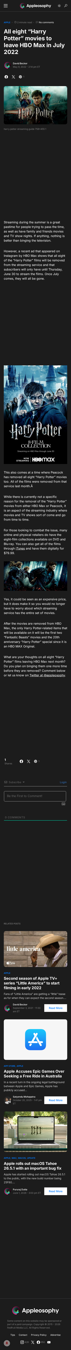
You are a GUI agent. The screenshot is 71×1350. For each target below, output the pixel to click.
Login (63, 782)
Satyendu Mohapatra (24, 1096)
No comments (46, 22)
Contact (23, 1334)
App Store (9, 1066)
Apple (7, 22)
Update (31, 1158)
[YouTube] (49, 1342)
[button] (6, 5)
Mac (14, 1158)
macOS (22, 1158)
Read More (55, 1008)
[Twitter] (32, 1342)
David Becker (20, 63)
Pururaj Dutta (20, 1189)
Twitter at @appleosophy (47, 675)
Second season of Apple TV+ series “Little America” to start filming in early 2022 (31, 983)
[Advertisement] (35, 174)
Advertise (55, 1334)
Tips (12, 1334)
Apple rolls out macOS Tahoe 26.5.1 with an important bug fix (33, 1166)
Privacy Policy (39, 1334)
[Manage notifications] (7, 1343)
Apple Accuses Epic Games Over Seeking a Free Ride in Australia (34, 1073)
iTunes (20, 548)
